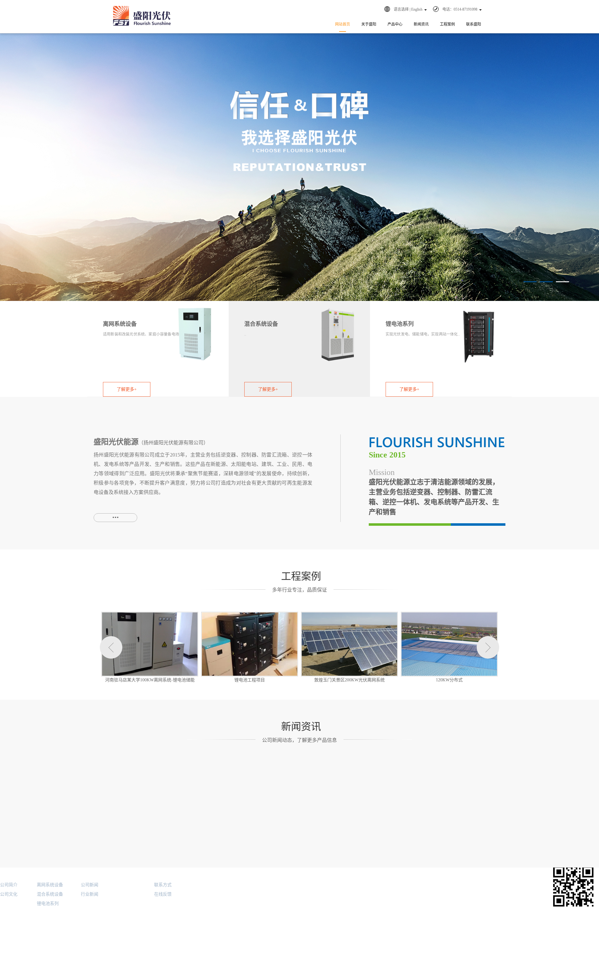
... (115, 515)
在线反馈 (163, 894)
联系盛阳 (473, 24)
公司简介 (8, 884)
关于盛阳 (368, 24)
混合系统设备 (50, 894)
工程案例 (447, 24)
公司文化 (8, 894)
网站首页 (342, 24)
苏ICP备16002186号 (140, 964)
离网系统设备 (50, 884)
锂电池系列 (48, 903)
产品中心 (394, 24)
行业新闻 (89, 894)
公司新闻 (89, 884)
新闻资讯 (421, 24)
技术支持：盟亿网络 (577, 963)
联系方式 (163, 884)
